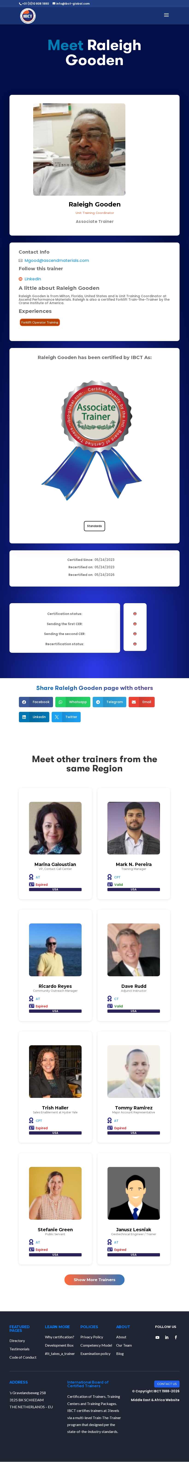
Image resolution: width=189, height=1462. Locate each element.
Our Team (124, 1345)
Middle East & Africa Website (155, 1400)
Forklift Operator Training (39, 322)
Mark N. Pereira (134, 864)
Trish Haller (55, 1108)
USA (55, 889)
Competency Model (96, 1345)
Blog (120, 1353)
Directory (17, 1340)
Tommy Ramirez (134, 1108)
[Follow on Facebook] (176, 1337)
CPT (117, 877)
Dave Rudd (133, 986)
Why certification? (59, 1337)
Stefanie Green (55, 1229)
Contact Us (167, 1384)
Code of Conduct (22, 1357)
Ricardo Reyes (55, 986)
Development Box (59, 1345)
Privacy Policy (91, 1337)
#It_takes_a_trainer (60, 1353)
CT (116, 999)
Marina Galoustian (55, 864)
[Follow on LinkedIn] (166, 1337)
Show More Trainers (94, 1279)
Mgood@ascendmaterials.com (57, 260)
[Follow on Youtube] (157, 1337)
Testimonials (19, 1349)
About (121, 1337)
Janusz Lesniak (133, 1229)
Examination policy (95, 1353)
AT (38, 877)
